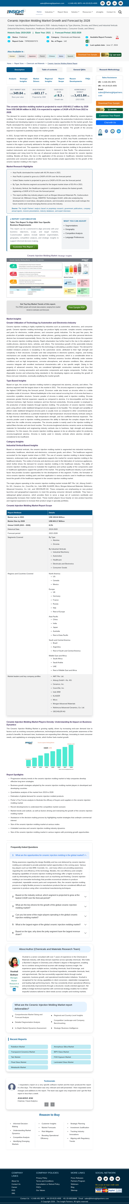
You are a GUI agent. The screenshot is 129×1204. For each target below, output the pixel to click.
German (22, 56)
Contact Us (111, 12)
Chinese (52, 56)
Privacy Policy (41, 1178)
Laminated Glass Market (63, 1062)
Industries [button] (49, 12)
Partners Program (78, 1181)
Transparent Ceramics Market (23, 1052)
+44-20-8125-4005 (89, 3)
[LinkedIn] (114, 3)
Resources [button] (87, 12)
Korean (12, 56)
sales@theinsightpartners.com (52, 3)
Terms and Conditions (45, 1181)
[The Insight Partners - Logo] (16, 12)
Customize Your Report (109, 116)
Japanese (32, 56)
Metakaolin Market (18, 1067)
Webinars (74, 1184)
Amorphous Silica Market (64, 1047)
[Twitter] (108, 3)
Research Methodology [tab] (110, 70)
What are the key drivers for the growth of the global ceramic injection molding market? (44, 906)
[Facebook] (102, 3)
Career (14, 1187)
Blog (72, 1187)
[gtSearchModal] (120, 12)
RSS (13, 1190)
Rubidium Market (18, 1047)
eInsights (99, 12)
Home (39, 12)
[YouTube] (120, 3)
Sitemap (74, 1190)
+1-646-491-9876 (75, 3)
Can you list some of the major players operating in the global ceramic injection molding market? (44, 916)
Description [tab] (20, 70)
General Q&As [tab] (79, 70)
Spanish (70, 56)
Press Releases (77, 1178)
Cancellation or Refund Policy (48, 1184)
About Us (15, 1181)
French (42, 56)
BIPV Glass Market (61, 1052)
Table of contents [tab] (49, 70)
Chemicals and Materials (36, 63)
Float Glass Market (18, 1062)
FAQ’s (38, 1187)
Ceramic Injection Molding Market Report (62, 63)
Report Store (63, 12)
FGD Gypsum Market (62, 1057)
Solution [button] (74, 12)
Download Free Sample (87, 55)
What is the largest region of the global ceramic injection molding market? (46, 924)
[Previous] (42, 1104)
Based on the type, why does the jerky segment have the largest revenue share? (46, 932)
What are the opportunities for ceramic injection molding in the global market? (48, 855)
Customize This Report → (24, 247)
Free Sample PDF (77, 307)
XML (13, 1193)
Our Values (40, 1190)
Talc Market (15, 1057)
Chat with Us (110, 122)
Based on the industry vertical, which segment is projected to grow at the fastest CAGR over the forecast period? (46, 896)
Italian (61, 56)
